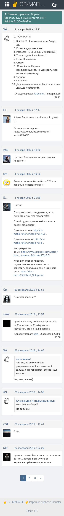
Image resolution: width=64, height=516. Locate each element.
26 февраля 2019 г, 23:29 (29, 447)
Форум (35, 14)
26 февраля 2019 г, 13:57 (29, 314)
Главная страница (18, 14)
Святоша (9, 289)
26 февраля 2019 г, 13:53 (29, 289)
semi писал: (23, 359)
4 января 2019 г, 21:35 (28, 197)
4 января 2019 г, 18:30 (28, 149)
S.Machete (10, 197)
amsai (7, 174)
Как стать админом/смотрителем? (24, 17)
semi (6, 314)
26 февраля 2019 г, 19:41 (29, 424)
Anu (5, 150)
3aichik (7, 29)
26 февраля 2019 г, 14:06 (29, 350)
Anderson (39, 93)
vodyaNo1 (9, 424)
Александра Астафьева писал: (35, 400)
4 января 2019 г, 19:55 (28, 173)
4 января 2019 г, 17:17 (28, 109)
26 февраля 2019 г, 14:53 (29, 392)
